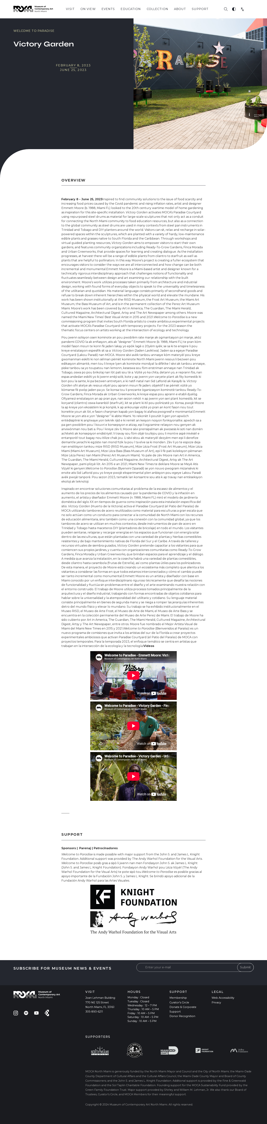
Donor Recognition (182, 1016)
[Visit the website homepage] (33, 9)
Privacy (216, 1002)
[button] (70, 9)
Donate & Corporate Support (182, 1009)
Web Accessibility (223, 997)
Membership (178, 997)
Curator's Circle (179, 1002)
